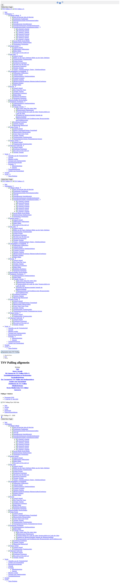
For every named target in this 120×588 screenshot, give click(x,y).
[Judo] (17, 292)
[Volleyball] (114, 293)
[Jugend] (41, 294)
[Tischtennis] (90, 292)
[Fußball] (5, 294)
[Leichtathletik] (29, 294)
